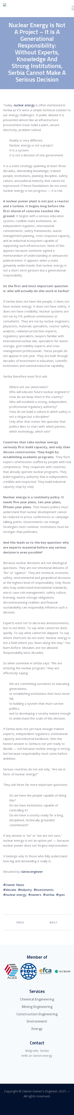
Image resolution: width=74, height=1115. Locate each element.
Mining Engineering (37, 1006)
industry (26, 890)
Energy (37, 1028)
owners (36, 895)
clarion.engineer (32, 871)
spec (61, 895)
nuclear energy (24, 105)
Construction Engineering (37, 1014)
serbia (49, 895)
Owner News (15, 885)
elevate (11, 890)
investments (45, 890)
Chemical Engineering (37, 999)
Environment (37, 1021)
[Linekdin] (37, 1107)
